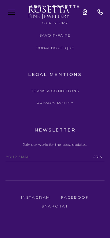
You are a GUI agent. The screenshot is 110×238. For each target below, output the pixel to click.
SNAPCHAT (55, 206)
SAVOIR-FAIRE (55, 35)
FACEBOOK (75, 197)
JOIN (98, 157)
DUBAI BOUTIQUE (55, 47)
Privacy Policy (55, 103)
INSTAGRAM (36, 197)
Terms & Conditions (55, 90)
